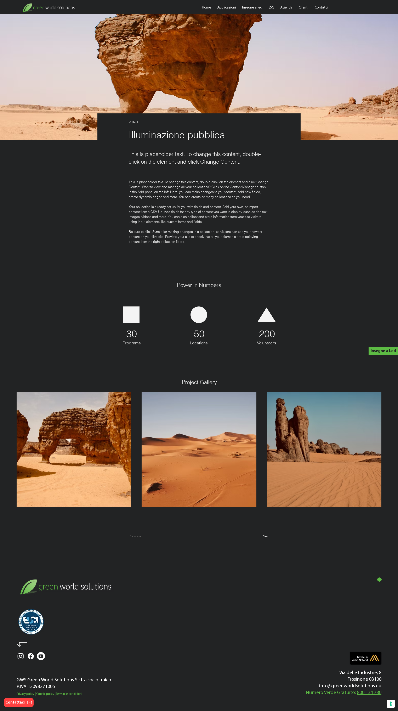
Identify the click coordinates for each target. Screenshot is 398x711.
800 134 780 (369, 692)
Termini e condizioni (69, 694)
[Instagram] (21, 656)
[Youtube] (41, 656)
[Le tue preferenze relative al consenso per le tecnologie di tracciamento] (391, 704)
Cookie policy (45, 694)
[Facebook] (31, 656)
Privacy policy (25, 694)
